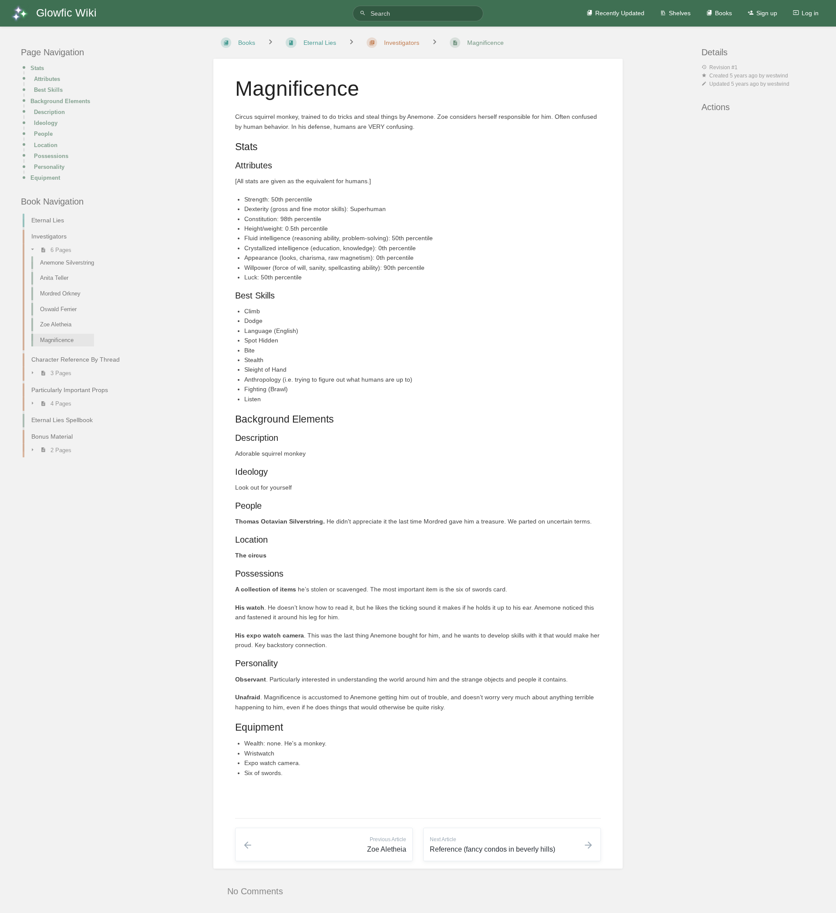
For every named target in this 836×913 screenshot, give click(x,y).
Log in (810, 13)
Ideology (45, 123)
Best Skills (48, 90)
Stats (37, 68)
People (43, 134)
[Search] (364, 13)
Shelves (680, 13)
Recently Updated (619, 13)
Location (45, 145)
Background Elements (60, 101)
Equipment (45, 178)
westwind (777, 76)
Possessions (51, 156)
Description (49, 112)
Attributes (47, 79)
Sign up (766, 13)
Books (723, 13)
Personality (49, 167)
